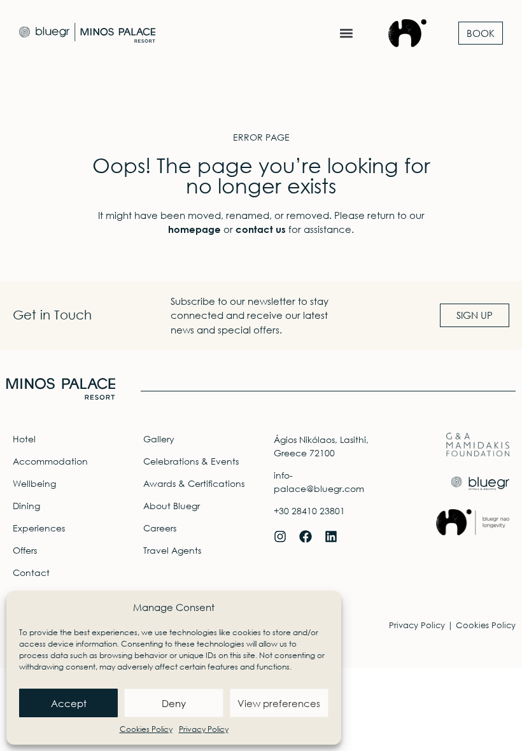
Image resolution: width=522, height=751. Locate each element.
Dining (26, 506)
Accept (69, 703)
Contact (31, 572)
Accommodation (50, 461)
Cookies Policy (146, 729)
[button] (345, 32)
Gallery (158, 439)
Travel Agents (172, 550)
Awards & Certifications (193, 483)
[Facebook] (305, 536)
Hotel (24, 439)
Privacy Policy (204, 729)
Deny (174, 703)
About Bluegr (171, 506)
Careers (159, 528)
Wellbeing (34, 483)
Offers (25, 550)
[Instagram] (280, 536)
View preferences (278, 703)
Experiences (39, 528)
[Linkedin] (331, 536)
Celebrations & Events (191, 461)
